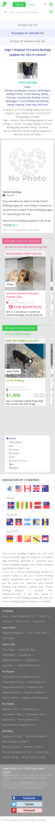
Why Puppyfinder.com (28, 719)
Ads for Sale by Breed (36, 736)
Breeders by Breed (11, 746)
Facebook (29, 798)
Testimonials (8, 638)
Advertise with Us (10, 709)
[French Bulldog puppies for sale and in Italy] (28, 505)
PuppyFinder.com (12, 768)
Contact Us (43, 616)
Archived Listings (10, 757)
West (11, 464)
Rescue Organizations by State (16, 751)
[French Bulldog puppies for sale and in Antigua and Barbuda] (18, 522)
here (14, 225)
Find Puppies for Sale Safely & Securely (20, 676)
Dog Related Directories (28, 665)
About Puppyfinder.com (23, 616)
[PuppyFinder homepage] (4, 4)
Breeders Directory (11, 692)
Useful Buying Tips (36, 682)
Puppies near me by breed (35, 697)
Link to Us (7, 621)
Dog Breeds (31, 660)
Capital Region (15, 442)
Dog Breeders (9, 654)
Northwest (14, 453)
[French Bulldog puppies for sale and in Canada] (27, 488)
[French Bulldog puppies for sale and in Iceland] (11, 505)
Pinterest (29, 810)
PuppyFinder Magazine (13, 632)
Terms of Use (22, 621)
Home (5, 616)
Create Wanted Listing (12, 682)
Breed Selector (27, 782)
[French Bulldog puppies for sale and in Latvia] (37, 505)
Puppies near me (10, 697)
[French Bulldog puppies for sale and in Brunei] (36, 538)
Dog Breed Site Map (12, 736)
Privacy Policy (39, 621)
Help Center (41, 632)
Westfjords (14, 468)
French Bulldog (12, 192)
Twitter (29, 804)
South (12, 457)
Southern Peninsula (18, 460)
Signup (19, 4)
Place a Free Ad (30, 709)
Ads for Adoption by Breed (14, 741)
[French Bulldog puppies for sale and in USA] (18, 488)
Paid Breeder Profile (35, 714)
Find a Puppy (8, 649)
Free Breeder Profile (12, 714)
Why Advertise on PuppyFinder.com (19, 724)
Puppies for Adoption (34, 692)
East (11, 445)
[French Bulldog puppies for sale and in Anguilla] (9, 522)
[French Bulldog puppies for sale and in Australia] (45, 488)
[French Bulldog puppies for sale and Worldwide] (9, 488)
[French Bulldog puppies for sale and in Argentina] (27, 522)
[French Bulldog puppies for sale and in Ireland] (19, 505)
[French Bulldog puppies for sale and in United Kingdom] (36, 488)
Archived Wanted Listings (34, 757)
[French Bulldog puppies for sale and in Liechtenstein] (46, 505)
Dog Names (7, 665)
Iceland (12, 439)
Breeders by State (33, 746)
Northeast (14, 449)
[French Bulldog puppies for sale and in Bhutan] (27, 538)
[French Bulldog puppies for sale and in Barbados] (45, 522)
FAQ (29, 632)
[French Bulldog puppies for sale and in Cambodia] (45, 538)
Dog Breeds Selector (12, 660)
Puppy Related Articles (13, 687)
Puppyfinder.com (10, 775)
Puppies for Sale (26, 649)
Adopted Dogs (42, 751)
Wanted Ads (8, 719)
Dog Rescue (25, 654)
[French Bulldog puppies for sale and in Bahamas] (36, 522)
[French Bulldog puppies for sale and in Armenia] (9, 538)
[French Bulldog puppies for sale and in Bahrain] (18, 538)
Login (31, 4)
